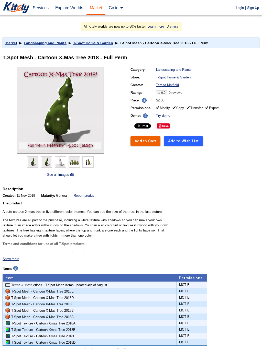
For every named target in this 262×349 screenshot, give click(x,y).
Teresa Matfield (167, 85)
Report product (84, 195)
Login (240, 8)
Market (11, 43)
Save (165, 126)
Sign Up (253, 8)
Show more (11, 259)
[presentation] (143, 99)
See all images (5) (60, 175)
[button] (144, 100)
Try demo (163, 116)
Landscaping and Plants (45, 43)
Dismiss (173, 26)
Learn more (155, 26)
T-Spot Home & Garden (93, 43)
